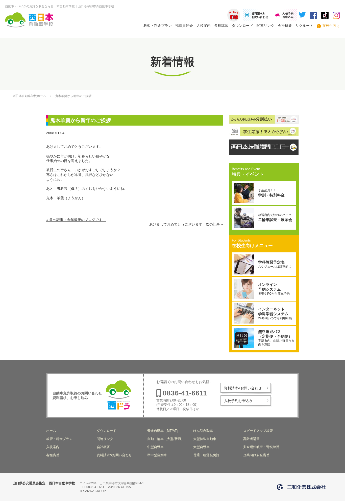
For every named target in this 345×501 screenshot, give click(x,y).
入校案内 (203, 26)
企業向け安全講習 (256, 455)
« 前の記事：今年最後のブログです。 (76, 220)
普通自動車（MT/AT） (163, 431)
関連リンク (265, 26)
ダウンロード (242, 26)
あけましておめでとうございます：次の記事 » (186, 224)
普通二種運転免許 (206, 455)
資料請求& (260, 15)
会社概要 (285, 26)
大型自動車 (201, 447)
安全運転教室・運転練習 (261, 447)
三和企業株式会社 (302, 487)
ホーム (233, 15)
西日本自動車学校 (30, 20)
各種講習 (221, 26)
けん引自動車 (203, 431)
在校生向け (331, 26)
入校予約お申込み (238, 401)
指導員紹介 (184, 26)
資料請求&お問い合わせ (243, 388)
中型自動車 (155, 447)
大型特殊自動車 (204, 439)
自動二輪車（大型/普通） (165, 439)
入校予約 (287, 15)
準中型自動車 (157, 455)
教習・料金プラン (157, 26)
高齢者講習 (251, 439)
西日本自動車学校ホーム (29, 96)
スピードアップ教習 (258, 431)
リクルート (304, 26)
